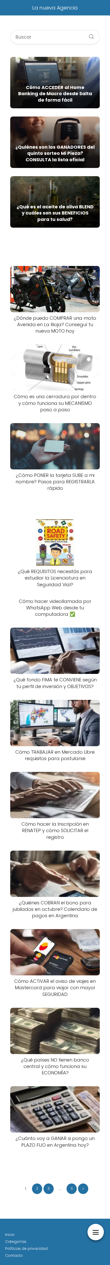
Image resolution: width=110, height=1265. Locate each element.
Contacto (14, 1255)
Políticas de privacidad (26, 1248)
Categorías (15, 1241)
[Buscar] (89, 35)
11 (72, 1188)
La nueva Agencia (55, 7)
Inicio (10, 1234)
